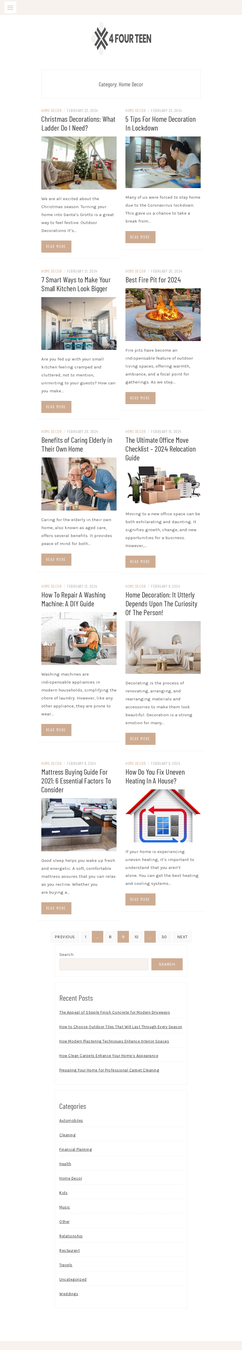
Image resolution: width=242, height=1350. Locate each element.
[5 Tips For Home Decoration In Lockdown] (163, 161)
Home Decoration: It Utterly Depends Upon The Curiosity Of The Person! (161, 603)
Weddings (68, 1294)
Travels (66, 1265)
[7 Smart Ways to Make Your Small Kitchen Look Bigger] (79, 323)
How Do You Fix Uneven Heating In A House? (155, 776)
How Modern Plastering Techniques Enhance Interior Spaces (114, 1041)
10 (137, 936)
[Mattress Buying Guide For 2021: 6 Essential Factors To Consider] (79, 824)
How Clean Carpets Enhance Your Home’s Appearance (108, 1055)
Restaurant (69, 1250)
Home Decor (51, 110)
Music (64, 1207)
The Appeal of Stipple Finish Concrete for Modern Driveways (114, 1012)
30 (164, 936)
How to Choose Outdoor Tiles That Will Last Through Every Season (120, 1027)
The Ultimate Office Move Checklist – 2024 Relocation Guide (160, 448)
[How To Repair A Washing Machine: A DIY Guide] (79, 638)
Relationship (71, 1236)
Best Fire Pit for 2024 (153, 279)
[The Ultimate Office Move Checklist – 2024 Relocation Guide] (163, 485)
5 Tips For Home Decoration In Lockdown (160, 123)
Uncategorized (73, 1279)
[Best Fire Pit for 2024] (163, 314)
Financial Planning (75, 1149)
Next (182, 936)
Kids (63, 1193)
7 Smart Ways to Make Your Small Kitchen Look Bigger (76, 284)
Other (64, 1221)
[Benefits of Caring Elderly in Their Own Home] (79, 483)
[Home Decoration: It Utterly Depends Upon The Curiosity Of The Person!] (163, 647)
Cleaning (67, 1135)
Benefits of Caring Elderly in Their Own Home (76, 444)
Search (66, 954)
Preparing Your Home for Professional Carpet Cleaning (109, 1070)
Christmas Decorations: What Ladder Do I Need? (78, 123)
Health (65, 1164)
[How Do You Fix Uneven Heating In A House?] (163, 815)
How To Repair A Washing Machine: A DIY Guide (73, 599)
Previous (65, 936)
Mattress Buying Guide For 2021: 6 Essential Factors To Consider (76, 780)
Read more (56, 246)
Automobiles (71, 1120)
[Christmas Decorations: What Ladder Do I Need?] (79, 162)
